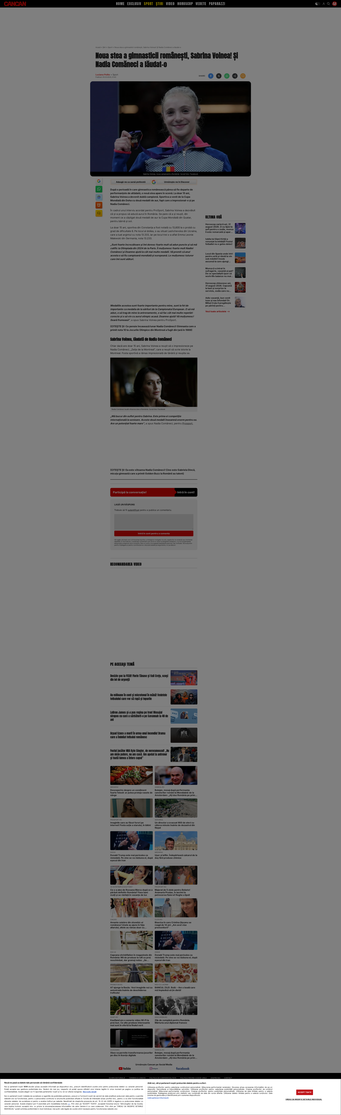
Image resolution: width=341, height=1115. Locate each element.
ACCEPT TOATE (304, 1092)
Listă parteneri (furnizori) (158, 1098)
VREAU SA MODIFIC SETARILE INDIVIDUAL (304, 1099)
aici (69, 1104)
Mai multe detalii (89, 1092)
